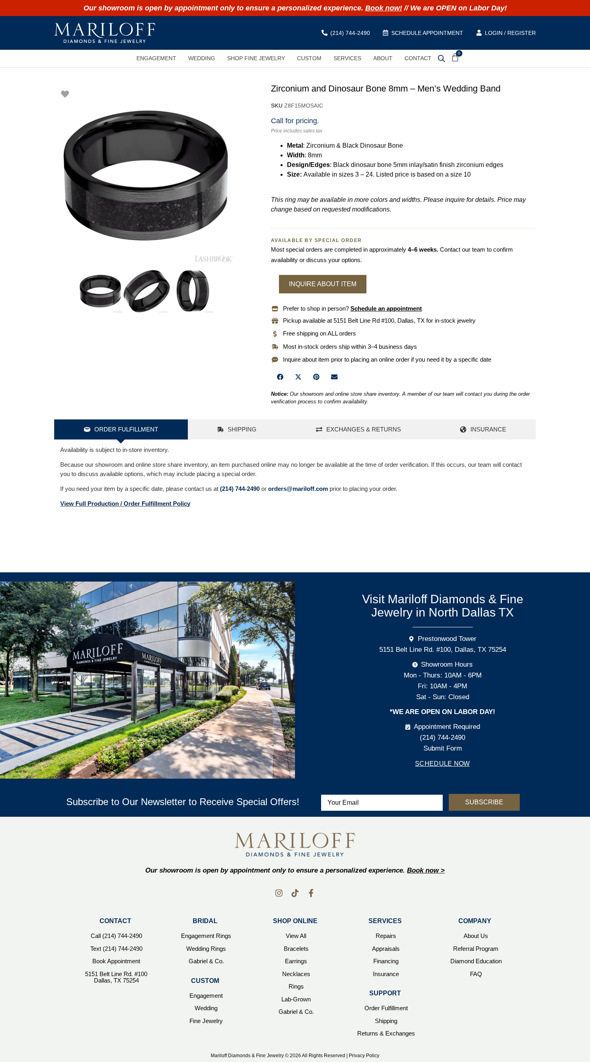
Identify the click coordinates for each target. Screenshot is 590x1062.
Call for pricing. (295, 121)
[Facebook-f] (311, 893)
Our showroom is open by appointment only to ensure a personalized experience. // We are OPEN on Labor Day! (295, 8)
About (383, 58)
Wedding (201, 58)
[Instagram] (279, 893)
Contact (418, 58)
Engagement (156, 58)
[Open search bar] (441, 58)
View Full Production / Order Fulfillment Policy (125, 503)
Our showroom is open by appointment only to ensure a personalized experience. (295, 870)
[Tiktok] (295, 893)
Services (347, 58)
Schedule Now (442, 763)
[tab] (121, 429)
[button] (280, 377)
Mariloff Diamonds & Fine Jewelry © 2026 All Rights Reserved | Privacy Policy (295, 1055)
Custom (309, 58)
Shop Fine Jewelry (256, 58)
